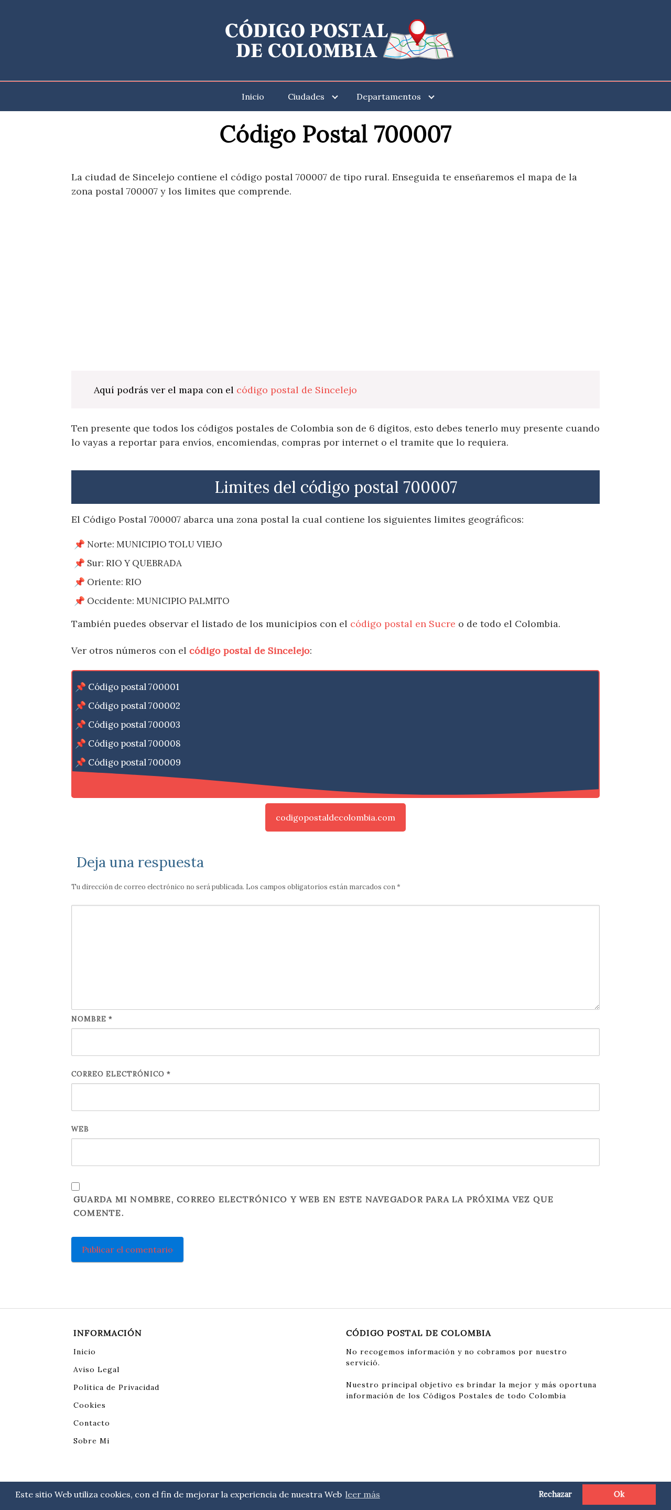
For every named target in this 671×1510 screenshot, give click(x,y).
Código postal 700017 (133, 781)
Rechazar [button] (555, 1494)
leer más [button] (362, 1494)
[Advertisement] (335, 284)
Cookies (89, 1405)
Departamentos (388, 96)
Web (80, 1129)
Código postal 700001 (133, 687)
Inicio (253, 96)
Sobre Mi (91, 1441)
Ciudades (306, 96)
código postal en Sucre (403, 624)
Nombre (92, 1019)
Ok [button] (619, 1494)
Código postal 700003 (134, 724)
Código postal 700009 (134, 762)
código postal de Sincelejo (296, 390)
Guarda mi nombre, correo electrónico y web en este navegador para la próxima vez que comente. (313, 1206)
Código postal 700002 (134, 705)
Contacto (91, 1423)
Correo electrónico (121, 1074)
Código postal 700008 (134, 743)
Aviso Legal (96, 1369)
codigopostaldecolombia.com (335, 817)
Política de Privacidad (116, 1387)
